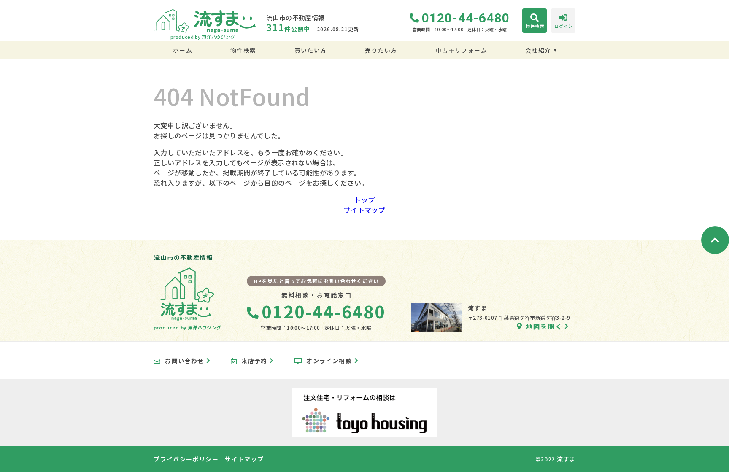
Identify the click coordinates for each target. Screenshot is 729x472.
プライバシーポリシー (186, 459)
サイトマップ (364, 210)
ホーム (182, 50)
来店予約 (254, 361)
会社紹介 (538, 50)
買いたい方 (310, 50)
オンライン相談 (329, 361)
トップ (364, 199)
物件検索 (243, 50)
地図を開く (544, 326)
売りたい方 (381, 50)
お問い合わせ (184, 361)
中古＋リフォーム (461, 50)
